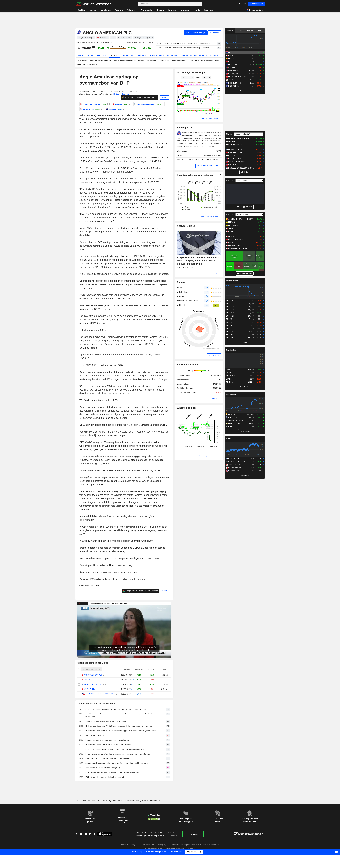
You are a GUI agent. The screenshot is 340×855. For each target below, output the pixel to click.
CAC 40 (231, 55)
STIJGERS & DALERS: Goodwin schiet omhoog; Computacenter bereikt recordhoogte (188, 43)
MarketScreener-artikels (210, 60)
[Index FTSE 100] (130, 104)
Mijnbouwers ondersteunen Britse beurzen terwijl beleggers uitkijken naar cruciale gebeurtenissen (120, 731)
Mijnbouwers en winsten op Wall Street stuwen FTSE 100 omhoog (109, 745)
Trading (172, 10)
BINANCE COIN (234, 423)
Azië (259, 30)
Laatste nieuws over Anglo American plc (98, 704)
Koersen (91, 55)
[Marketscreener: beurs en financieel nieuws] (93, 4)
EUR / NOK (230, 316)
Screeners (185, 10)
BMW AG (231, 222)
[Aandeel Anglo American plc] (108, 104)
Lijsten (160, 10)
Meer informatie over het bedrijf (208, 166)
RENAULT (232, 231)
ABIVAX (231, 236)
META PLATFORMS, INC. (93, 684)
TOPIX (230, 80)
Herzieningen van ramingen (209, 456)
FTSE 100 (87, 680)
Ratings (184, 55)
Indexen (231, 30)
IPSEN (230, 242)
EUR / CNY (230, 328)
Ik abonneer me (256, 4)
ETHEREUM (232, 417)
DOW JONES (233, 71)
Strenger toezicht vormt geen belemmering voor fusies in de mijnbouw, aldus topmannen (117, 763)
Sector (202, 55)
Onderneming (127, 55)
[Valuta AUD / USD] (123, 109)
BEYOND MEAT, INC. (236, 149)
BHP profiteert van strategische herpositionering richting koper (107, 759)
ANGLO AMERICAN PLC (93, 675)
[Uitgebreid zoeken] (199, 4)
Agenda (119, 10)
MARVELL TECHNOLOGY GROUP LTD (241, 168)
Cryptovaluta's (231, 394)
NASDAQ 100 (233, 74)
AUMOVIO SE (233, 225)
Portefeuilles (146, 10)
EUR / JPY (230, 338)
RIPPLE (231, 426)
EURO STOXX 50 (234, 65)
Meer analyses (214, 273)
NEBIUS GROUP (234, 159)
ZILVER (229, 379)
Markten (81, 10)
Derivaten (213, 55)
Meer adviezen (214, 355)
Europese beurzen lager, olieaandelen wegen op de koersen (107, 740)
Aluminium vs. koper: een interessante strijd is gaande (104, 768)
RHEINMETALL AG (235, 153)
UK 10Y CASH (233, 471)
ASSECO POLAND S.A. (236, 239)
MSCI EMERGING (234, 83)
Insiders (141, 60)
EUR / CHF (230, 307)
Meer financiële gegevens (210, 216)
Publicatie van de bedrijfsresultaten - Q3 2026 (209, 159)
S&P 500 (231, 68)
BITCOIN (231, 414)
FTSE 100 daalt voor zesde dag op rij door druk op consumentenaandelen (112, 772)
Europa (239, 30)
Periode (198, 78)
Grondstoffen (231, 350)
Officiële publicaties (179, 60)
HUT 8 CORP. (233, 165)
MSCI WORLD (233, 86)
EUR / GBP (230, 304)
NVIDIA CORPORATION (237, 162)
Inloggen (242, 4)
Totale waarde (156, 55)
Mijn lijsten (245, 172)
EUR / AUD (230, 325)
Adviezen (131, 10)
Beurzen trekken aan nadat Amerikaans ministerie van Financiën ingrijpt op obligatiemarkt (117, 754)
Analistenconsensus (188, 365)
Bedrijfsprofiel (184, 128)
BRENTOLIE (230, 376)
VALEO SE (232, 228)
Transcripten (151, 60)
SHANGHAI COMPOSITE (237, 77)
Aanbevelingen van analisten (100, 60)
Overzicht (81, 55)
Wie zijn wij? (162, 845)
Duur (179, 78)
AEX (229, 52)
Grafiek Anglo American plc (191, 72)
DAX (230, 61)
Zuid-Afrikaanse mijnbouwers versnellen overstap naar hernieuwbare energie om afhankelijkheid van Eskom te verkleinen (188, 48)
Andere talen (194, 60)
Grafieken (102, 55)
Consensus (171, 55)
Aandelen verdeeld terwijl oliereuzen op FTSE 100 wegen (106, 721)
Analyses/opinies (186, 226)
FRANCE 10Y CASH (235, 468)
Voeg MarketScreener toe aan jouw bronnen (141, 97)
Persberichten (164, 60)
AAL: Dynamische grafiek (210, 118)
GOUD (228, 370)
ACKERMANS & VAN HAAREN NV (240, 219)
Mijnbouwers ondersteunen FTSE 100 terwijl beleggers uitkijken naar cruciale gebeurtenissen (119, 726)
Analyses (106, 10)
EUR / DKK (230, 319)
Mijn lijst (229, 134)
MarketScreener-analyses (87, 64)
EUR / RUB (230, 310)
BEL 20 (231, 58)
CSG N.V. (231, 156)
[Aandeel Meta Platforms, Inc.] (162, 104)
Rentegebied (244, 476)
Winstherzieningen (187, 408)
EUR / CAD (230, 322)
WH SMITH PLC (89, 689)
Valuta (245, 342)
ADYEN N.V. (232, 141)
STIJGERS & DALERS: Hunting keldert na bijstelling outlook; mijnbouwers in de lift (115, 749)
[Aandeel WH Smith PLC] (101, 109)
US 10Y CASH (233, 459)
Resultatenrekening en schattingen (195, 175)
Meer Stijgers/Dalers (244, 207)
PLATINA (229, 382)
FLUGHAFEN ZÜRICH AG (237, 249)
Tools (197, 10)
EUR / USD (230, 301)
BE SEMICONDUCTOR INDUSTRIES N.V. (241, 138)
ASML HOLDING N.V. (236, 145)
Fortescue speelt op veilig (94, 735)
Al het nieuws (82, 60)
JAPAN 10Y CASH (235, 465)
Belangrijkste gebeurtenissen (125, 60)
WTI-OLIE (229, 373)
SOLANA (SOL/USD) (235, 420)
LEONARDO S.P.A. (235, 245)
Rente (228, 439)
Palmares (208, 10)
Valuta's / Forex (232, 281)
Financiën (141, 55)
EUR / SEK (230, 313)
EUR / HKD (230, 331)
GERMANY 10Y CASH (236, 462)
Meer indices (244, 91)
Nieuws (93, 10)
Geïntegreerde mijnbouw (212, 155)
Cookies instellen (148, 845)
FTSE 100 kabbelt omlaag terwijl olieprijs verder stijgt (104, 777)
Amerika (250, 30)
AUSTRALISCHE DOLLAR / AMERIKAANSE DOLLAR (100, 694)
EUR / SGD (230, 335)
